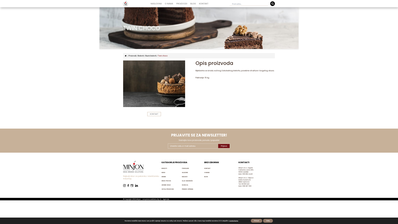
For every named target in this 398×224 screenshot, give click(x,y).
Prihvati (256, 221)
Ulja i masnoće (187, 181)
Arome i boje (166, 185)
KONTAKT (154, 114)
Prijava (224, 146)
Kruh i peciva (166, 181)
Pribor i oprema (187, 189)
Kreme (164, 177)
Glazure (185, 172)
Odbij (268, 221)
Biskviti (141, 56)
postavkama (234, 221)
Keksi (163, 172)
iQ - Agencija (164, 199)
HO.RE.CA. (185, 185)
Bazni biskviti (150, 56)
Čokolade (185, 168)
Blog (193, 3)
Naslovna (156, 3)
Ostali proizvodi (168, 189)
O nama (169, 3)
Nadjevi (184, 177)
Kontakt (203, 3)
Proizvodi (181, 3)
